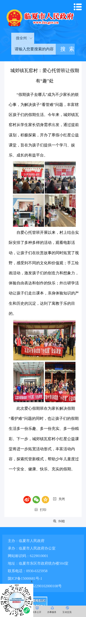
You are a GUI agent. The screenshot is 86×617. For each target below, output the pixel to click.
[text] (33, 49)
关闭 (61, 499)
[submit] (65, 49)
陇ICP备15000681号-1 (25, 578)
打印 (43, 510)
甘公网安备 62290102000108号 (37, 586)
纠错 (61, 521)
